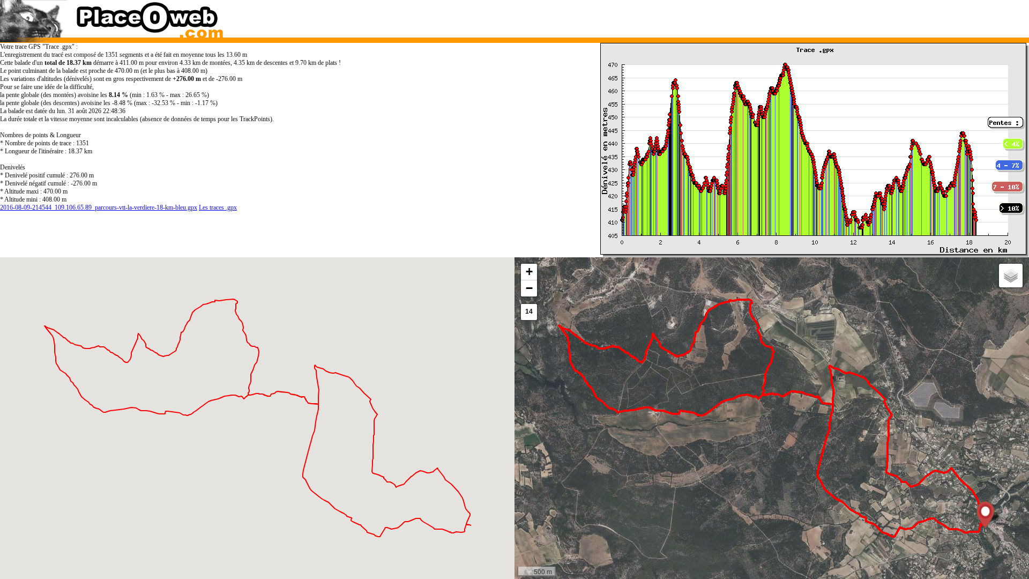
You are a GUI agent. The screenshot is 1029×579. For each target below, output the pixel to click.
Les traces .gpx (218, 207)
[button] (985, 514)
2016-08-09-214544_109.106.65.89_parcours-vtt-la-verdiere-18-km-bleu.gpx (98, 207)
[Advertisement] (757, 16)
